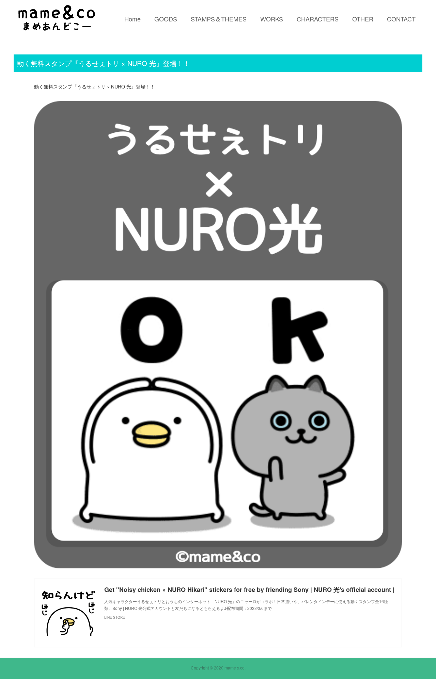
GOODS (165, 18)
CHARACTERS (318, 18)
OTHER (362, 18)
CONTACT (401, 18)
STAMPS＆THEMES (219, 18)
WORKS (271, 18)
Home (132, 18)
